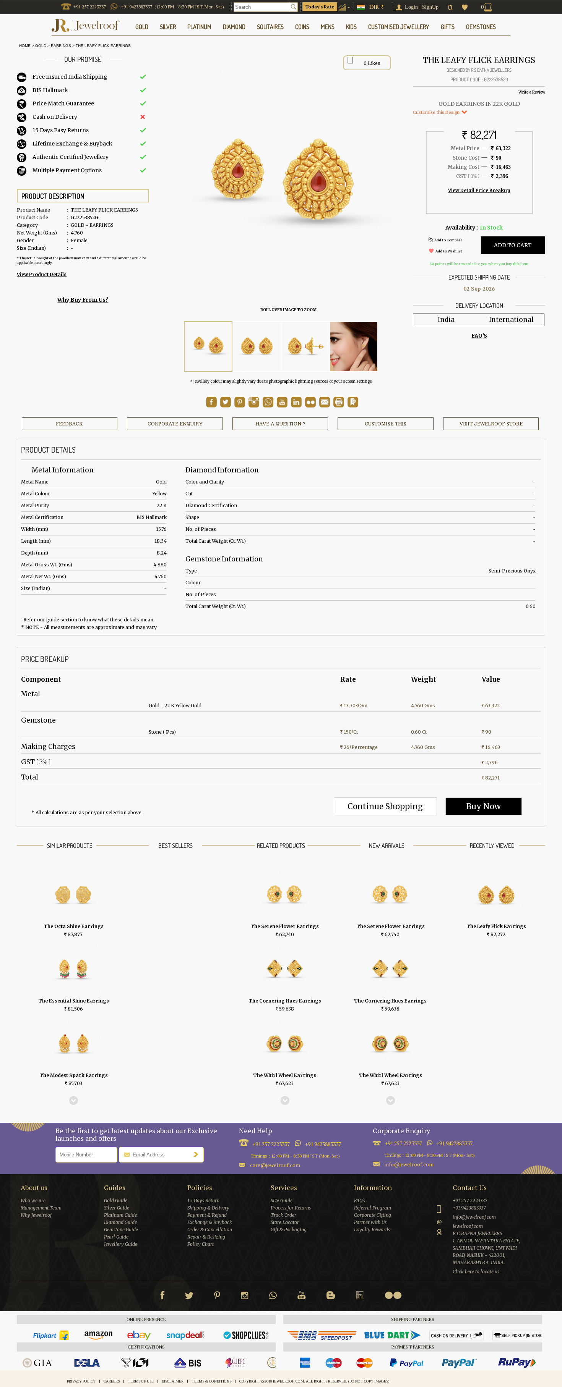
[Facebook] (162, 1297)
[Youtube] (282, 406)
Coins (302, 27)
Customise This (385, 424)
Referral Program (372, 1208)
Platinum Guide (120, 1215)
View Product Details (42, 274)
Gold (40, 46)
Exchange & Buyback (209, 1222)
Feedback (69, 424)
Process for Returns (291, 1208)
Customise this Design (437, 112)
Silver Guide (116, 1208)
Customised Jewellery (398, 27)
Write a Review (531, 92)
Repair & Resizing (206, 1237)
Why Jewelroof (36, 1215)
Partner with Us (370, 1222)
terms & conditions (211, 1381)
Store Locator (285, 1222)
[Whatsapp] (273, 1297)
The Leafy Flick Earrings (103, 46)
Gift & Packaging (289, 1229)
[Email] (324, 402)
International (511, 319)
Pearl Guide (116, 1237)
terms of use (141, 1381)
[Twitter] (189, 1297)
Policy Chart (200, 1244)
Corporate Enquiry (175, 424)
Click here (463, 1271)
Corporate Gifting (372, 1215)
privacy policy (81, 1381)
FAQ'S (479, 335)
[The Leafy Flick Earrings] (208, 346)
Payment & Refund (207, 1215)
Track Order (283, 1215)
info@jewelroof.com (409, 1164)
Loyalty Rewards (372, 1229)
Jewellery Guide (120, 1244)
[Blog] (330, 1297)
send (197, 1154)
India (446, 319)
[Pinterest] (217, 1297)
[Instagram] (245, 1297)
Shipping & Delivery (208, 1208)
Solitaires (270, 27)
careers (112, 1381)
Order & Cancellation (209, 1229)
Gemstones (481, 27)
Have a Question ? (280, 424)
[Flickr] (393, 1295)
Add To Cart (513, 245)
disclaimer (173, 1381)
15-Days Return (203, 1200)
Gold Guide (115, 1200)
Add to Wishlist (448, 251)
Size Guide (281, 1200)
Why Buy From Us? (82, 299)
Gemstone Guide (121, 1229)
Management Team (41, 1208)
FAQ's (359, 1200)
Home (24, 46)
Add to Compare (448, 240)
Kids (351, 27)
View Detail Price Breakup (479, 190)
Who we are (33, 1200)
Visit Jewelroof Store (491, 424)
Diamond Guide (120, 1222)
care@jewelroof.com (275, 1165)
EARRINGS (61, 46)
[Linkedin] (360, 1297)
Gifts (448, 27)
